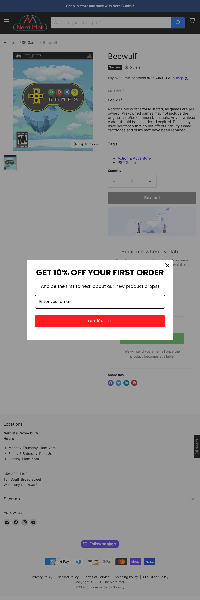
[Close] (167, 265)
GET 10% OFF (100, 321)
